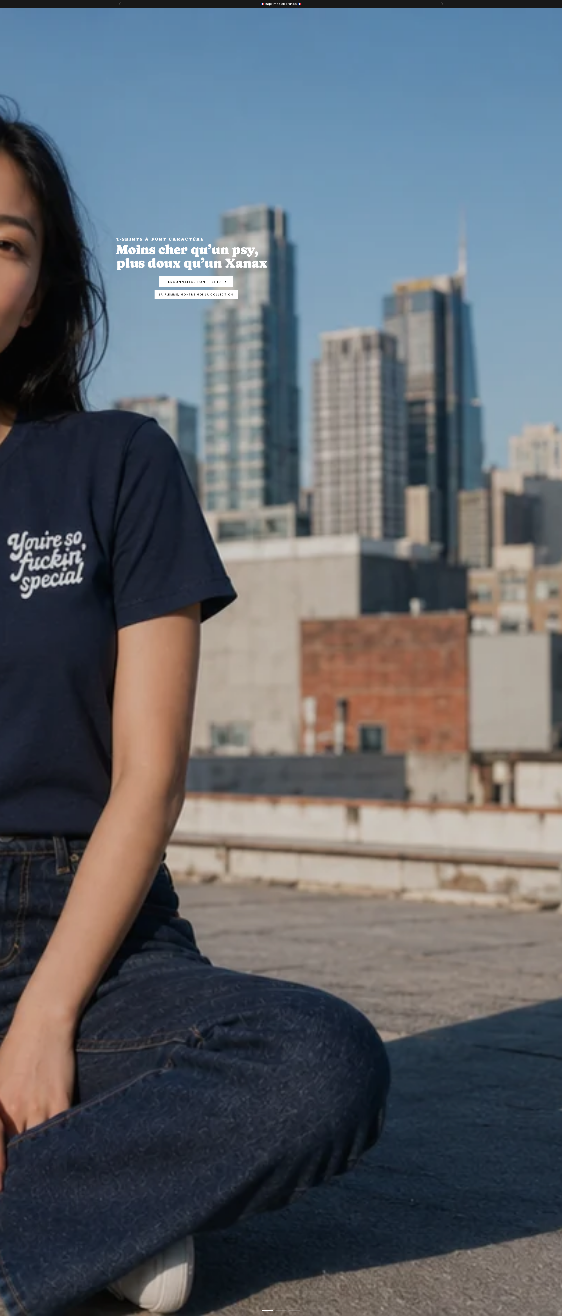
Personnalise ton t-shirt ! (196, 282)
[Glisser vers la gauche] (120, 4)
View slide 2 (281, 1307)
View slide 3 (294, 1307)
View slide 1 (267, 1307)
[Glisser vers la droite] (442, 4)
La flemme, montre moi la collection (196, 294)
